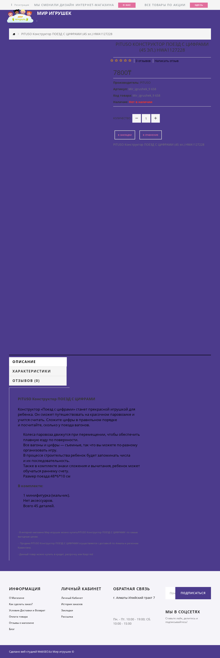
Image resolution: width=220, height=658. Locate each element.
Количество (121, 118)
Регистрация (21, 4)
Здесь (199, 5)
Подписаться (193, 593)
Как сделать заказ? (21, 604)
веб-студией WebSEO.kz (36, 651)
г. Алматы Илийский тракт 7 (134, 598)
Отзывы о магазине (21, 623)
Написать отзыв (167, 61)
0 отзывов (143, 61)
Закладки (67, 610)
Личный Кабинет (72, 598)
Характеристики (31, 371)
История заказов (71, 604)
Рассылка (67, 616)
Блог (12, 629)
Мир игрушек (54, 13)
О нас (127, 5)
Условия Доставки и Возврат (27, 610)
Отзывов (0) (26, 380)
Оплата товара (18, 616)
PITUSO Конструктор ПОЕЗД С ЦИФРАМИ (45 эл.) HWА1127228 (66, 34)
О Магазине (16, 598)
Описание (24, 361)
